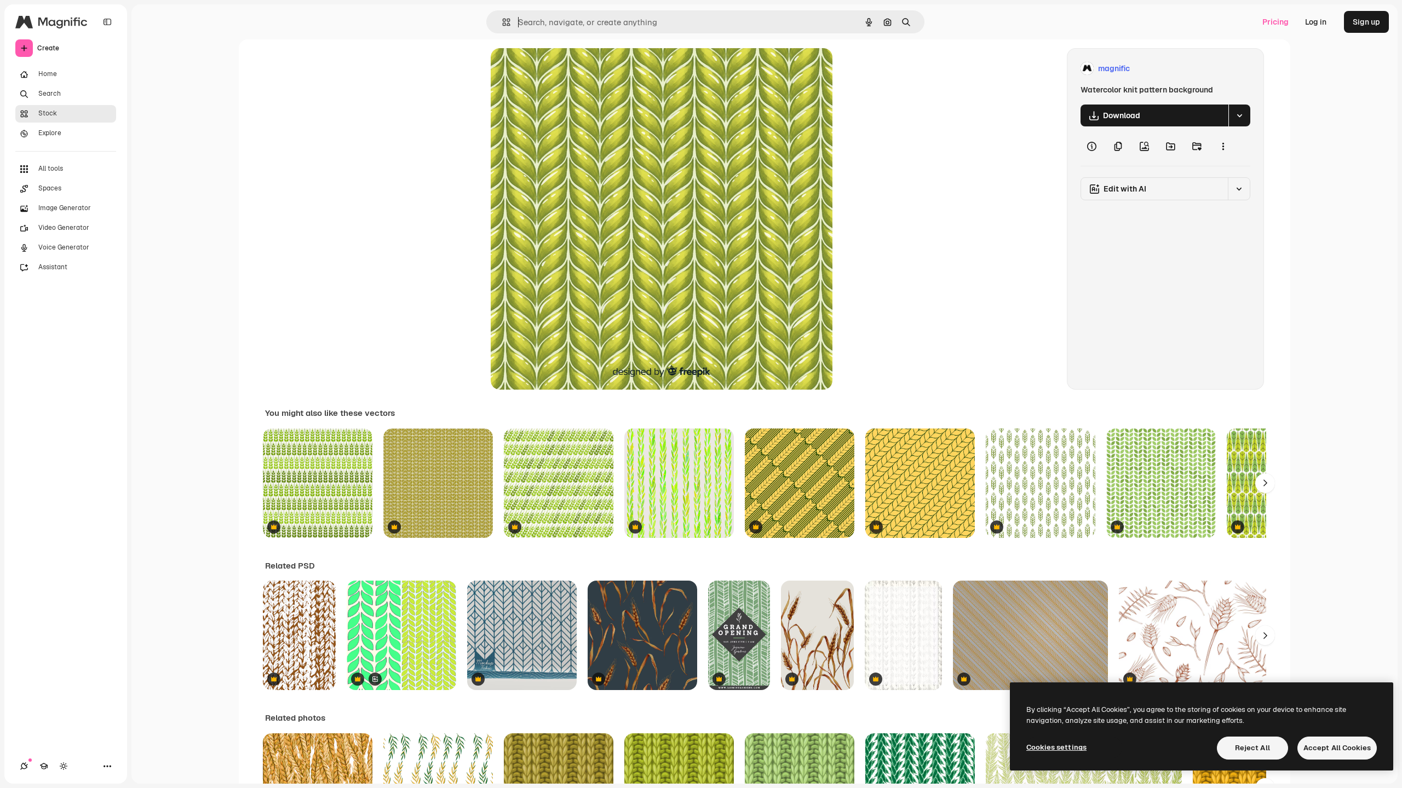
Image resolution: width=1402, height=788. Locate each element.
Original (560, 68)
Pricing (1275, 22)
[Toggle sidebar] (107, 22)
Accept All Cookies (1337, 747)
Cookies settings (1056, 747)
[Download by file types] (1239, 115)
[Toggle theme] (63, 766)
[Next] (1265, 483)
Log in (1315, 22)
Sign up (1366, 22)
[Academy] (44, 766)
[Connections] (24, 766)
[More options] (1223, 146)
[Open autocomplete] (502, 22)
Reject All (1252, 747)
